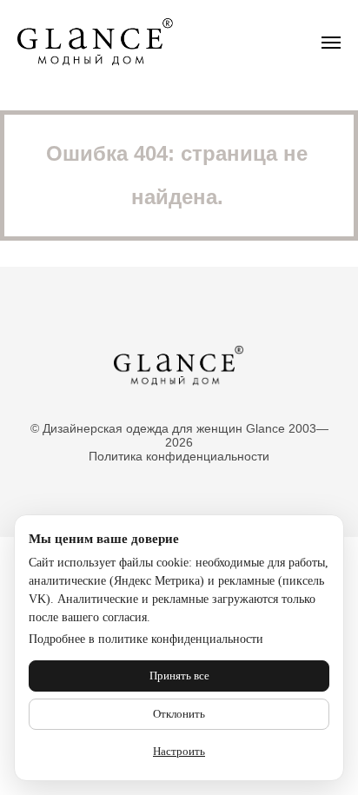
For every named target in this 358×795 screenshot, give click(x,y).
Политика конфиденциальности (179, 456)
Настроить (179, 751)
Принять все (179, 675)
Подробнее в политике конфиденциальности (146, 639)
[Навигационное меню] (331, 42)
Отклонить (179, 713)
